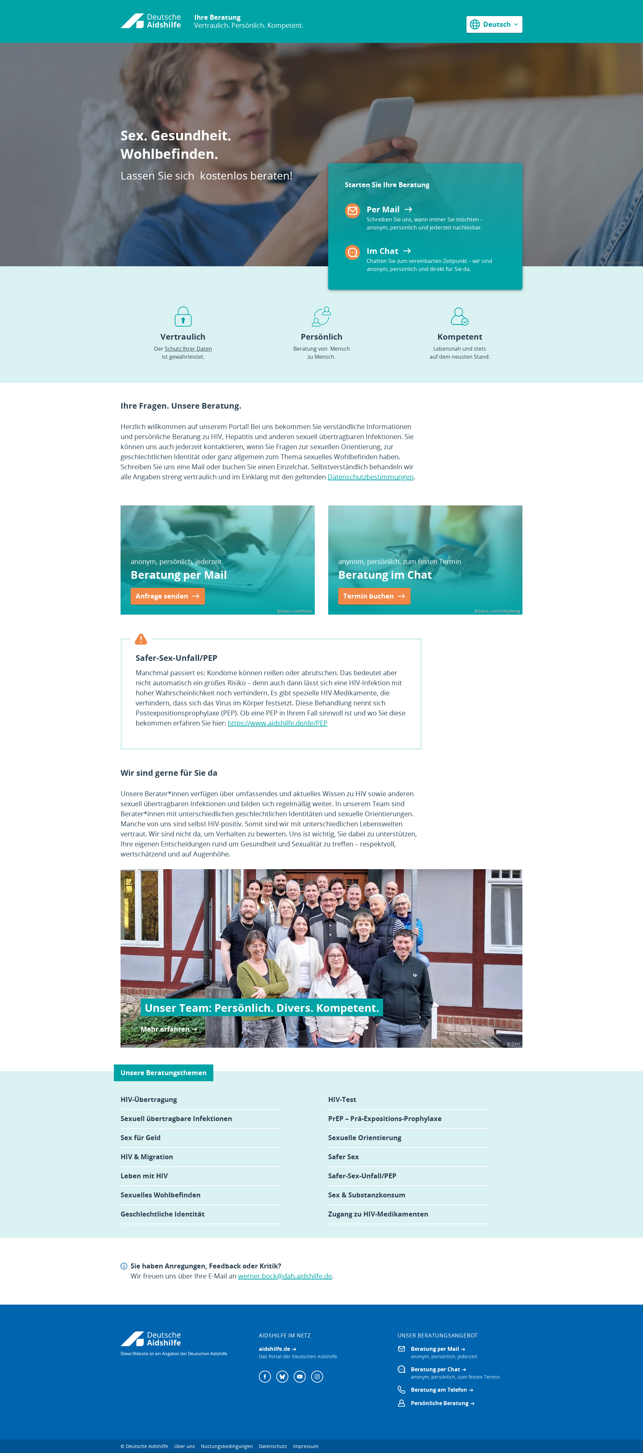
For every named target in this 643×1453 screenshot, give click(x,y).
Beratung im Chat (385, 574)
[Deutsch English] (494, 24)
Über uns (184, 1446)
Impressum (305, 1446)
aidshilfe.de (274, 1349)
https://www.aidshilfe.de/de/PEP (278, 723)
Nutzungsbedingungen (227, 1446)
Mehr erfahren (165, 1029)
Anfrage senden (162, 596)
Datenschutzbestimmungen (371, 476)
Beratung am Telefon (439, 1389)
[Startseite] (151, 21)
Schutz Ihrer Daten (188, 348)
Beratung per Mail (179, 574)
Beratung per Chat (435, 1369)
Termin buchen (368, 596)
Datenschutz (273, 1446)
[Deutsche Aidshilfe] (183, 1338)
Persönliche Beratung (440, 1403)
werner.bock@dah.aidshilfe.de (285, 1276)
